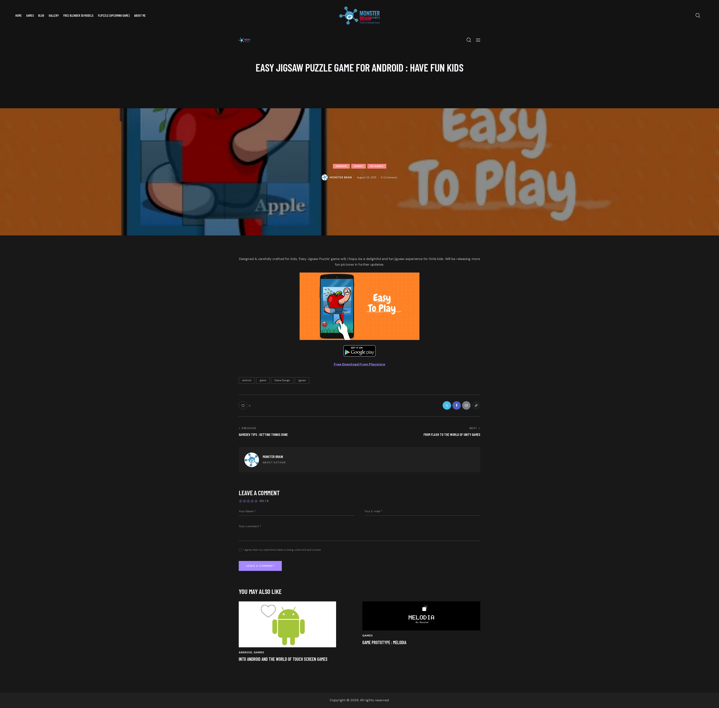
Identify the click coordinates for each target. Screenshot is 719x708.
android (246, 380)
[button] (478, 40)
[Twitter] (447, 405)
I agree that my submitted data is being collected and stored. (282, 549)
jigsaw (302, 380)
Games (358, 166)
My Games (376, 166)
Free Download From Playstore (359, 364)
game (263, 380)
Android (341, 166)
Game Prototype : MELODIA (384, 642)
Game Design (282, 380)
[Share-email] (466, 405)
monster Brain (273, 456)
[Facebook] (456, 405)
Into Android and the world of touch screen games (283, 659)
